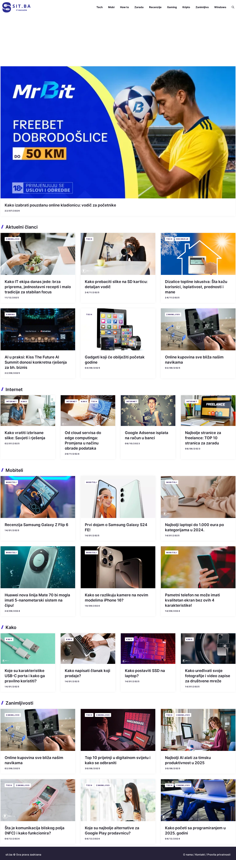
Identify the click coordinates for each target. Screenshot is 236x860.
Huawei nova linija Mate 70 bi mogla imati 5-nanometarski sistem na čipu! (37, 600)
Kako (24, 401)
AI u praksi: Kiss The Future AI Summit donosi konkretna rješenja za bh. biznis (36, 362)
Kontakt (200, 854)
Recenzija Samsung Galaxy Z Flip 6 (36, 524)
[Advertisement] (118, 40)
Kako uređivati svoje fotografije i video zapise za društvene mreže (207, 675)
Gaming (172, 7)
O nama (188, 854)
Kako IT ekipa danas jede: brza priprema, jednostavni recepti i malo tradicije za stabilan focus (38, 286)
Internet (11, 401)
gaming (10, 314)
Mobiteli (11, 482)
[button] (231, 7)
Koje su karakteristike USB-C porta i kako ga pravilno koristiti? (25, 675)
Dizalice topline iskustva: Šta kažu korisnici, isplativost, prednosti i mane (196, 286)
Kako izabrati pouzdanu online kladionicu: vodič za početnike (60, 205)
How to (124, 7)
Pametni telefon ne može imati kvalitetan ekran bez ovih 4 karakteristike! (192, 600)
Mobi (111, 7)
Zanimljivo (202, 7)
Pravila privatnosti (218, 854)
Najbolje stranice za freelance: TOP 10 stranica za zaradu (203, 437)
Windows (220, 7)
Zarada (139, 7)
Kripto (186, 7)
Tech (99, 7)
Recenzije (155, 7)
